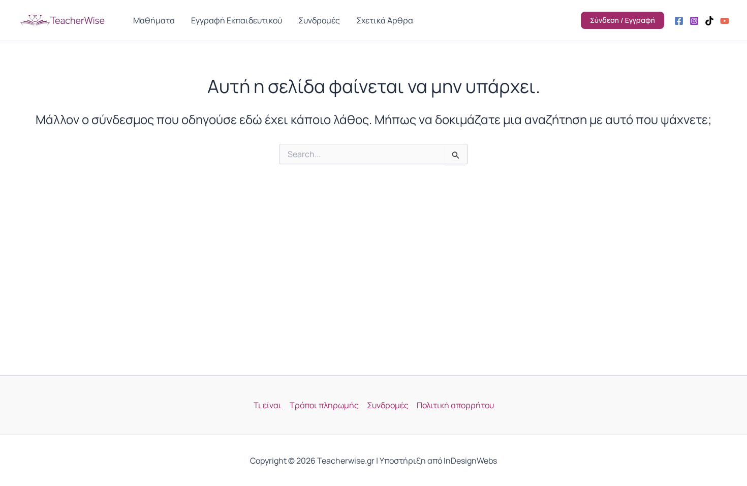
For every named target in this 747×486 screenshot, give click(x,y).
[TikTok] (709, 20)
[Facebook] (678, 20)
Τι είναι (268, 405)
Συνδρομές (388, 405)
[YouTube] (724, 20)
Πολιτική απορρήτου (455, 405)
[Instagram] (694, 20)
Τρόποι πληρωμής (324, 405)
